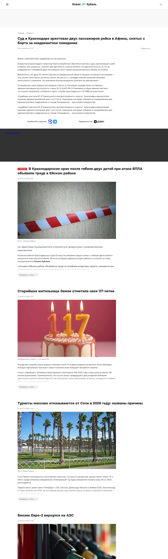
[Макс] (50, 122)
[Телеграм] (55, 122)
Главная (21, 33)
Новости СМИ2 (13, 133)
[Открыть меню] (7, 4)
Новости (30, 33)
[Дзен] (99, 121)
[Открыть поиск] (161, 4)
